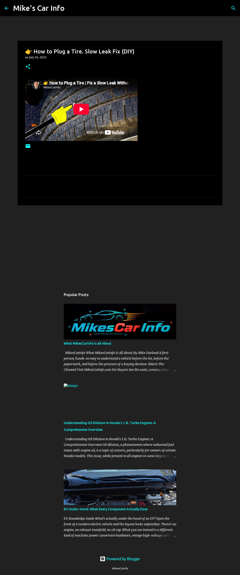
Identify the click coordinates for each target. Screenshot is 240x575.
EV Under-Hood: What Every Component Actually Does (106, 509)
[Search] (71, 8)
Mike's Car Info (39, 8)
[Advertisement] (120, 245)
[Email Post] (28, 147)
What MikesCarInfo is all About (87, 343)
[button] (28, 67)
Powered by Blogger (122, 559)
